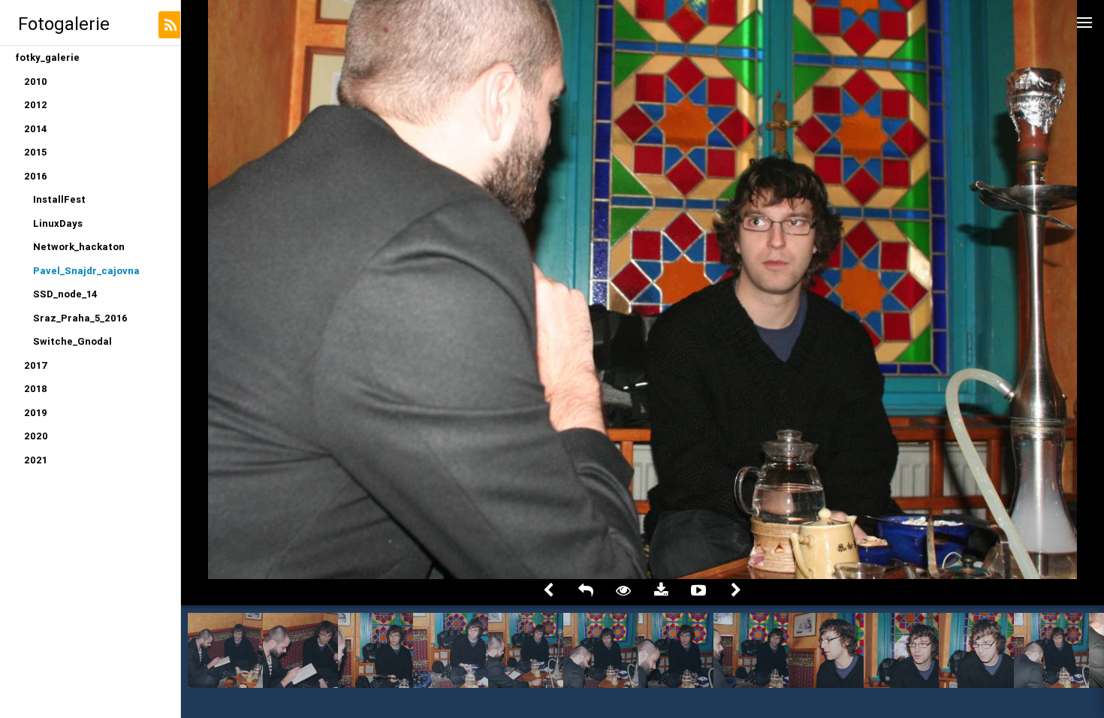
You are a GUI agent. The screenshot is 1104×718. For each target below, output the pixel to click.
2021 (35, 460)
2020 (36, 436)
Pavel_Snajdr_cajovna (86, 270)
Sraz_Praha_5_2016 (80, 318)
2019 (35, 412)
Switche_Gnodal (72, 341)
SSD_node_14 (65, 294)
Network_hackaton (79, 246)
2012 (35, 104)
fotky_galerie (47, 57)
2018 (35, 388)
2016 (35, 176)
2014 (35, 128)
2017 (36, 365)
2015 (35, 152)
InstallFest (59, 199)
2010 (35, 81)
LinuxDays (58, 223)
